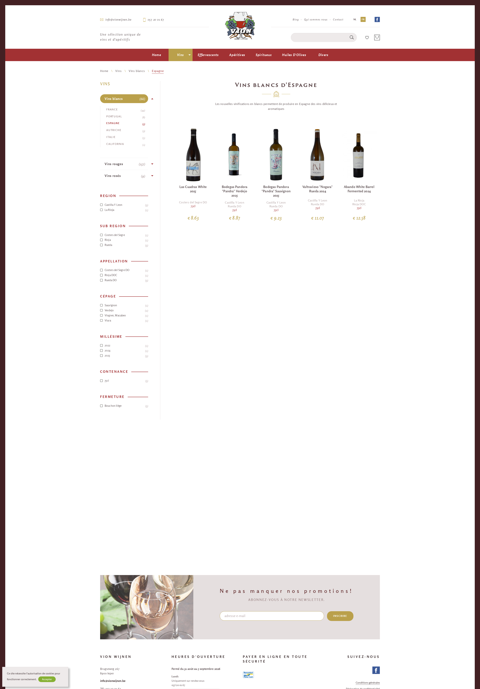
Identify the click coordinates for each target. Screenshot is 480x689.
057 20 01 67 (156, 19)
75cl (126, 381)
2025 (126, 355)
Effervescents (208, 55)
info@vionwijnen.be (118, 19)
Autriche (125, 130)
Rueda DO (126, 280)
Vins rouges (124, 164)
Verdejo (126, 310)
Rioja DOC (126, 275)
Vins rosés (124, 176)
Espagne (158, 71)
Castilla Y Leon (126, 205)
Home (156, 55)
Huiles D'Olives (294, 55)
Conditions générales (368, 683)
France (125, 110)
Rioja (126, 240)
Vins (180, 55)
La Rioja (126, 210)
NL (354, 19)
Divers (323, 55)
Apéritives (237, 55)
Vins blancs (137, 71)
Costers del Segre (126, 235)
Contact (338, 19)
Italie (125, 137)
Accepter (47, 679)
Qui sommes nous (316, 19)
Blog (296, 19)
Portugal (125, 117)
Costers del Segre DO (126, 270)
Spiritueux (264, 55)
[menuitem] (157, 55)
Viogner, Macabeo (126, 315)
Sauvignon (126, 305)
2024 (126, 350)
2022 (126, 345)
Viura (126, 320)
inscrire (340, 616)
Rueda (126, 245)
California (125, 144)
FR (363, 19)
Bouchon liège (126, 406)
